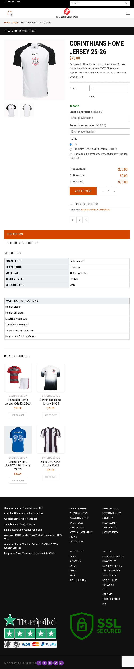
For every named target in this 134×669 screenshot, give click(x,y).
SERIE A (73, 570)
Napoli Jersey (76, 523)
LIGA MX (73, 537)
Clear (91, 96)
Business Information (113, 556)
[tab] (67, 234)
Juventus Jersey (110, 508)
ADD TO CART (18, 415)
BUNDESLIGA (75, 561)
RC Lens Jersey (109, 523)
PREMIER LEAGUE (77, 552)
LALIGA (73, 556)
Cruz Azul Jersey (78, 508)
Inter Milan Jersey (111, 513)
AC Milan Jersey (77, 527)
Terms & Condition (111, 570)
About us (106, 552)
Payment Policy (109, 580)
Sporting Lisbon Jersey (81, 532)
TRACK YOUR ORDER (111, 599)
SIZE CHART (107, 594)
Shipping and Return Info (23, 243)
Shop (15, 22)
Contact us (108, 585)
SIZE (73, 88)
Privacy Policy (109, 561)
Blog (104, 589)
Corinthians (104, 210)
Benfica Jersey (109, 527)
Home (7, 22)
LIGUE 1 (73, 566)
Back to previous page (21, 31)
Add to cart (83, 191)
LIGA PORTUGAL (76, 542)
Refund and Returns (112, 566)
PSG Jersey (107, 518)
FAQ (104, 604)
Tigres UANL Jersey (79, 513)
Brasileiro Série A (89, 210)
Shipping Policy (109, 575)
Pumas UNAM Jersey (79, 518)
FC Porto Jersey (110, 532)
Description (15, 234)
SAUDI (72, 575)
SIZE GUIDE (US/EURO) (86, 204)
